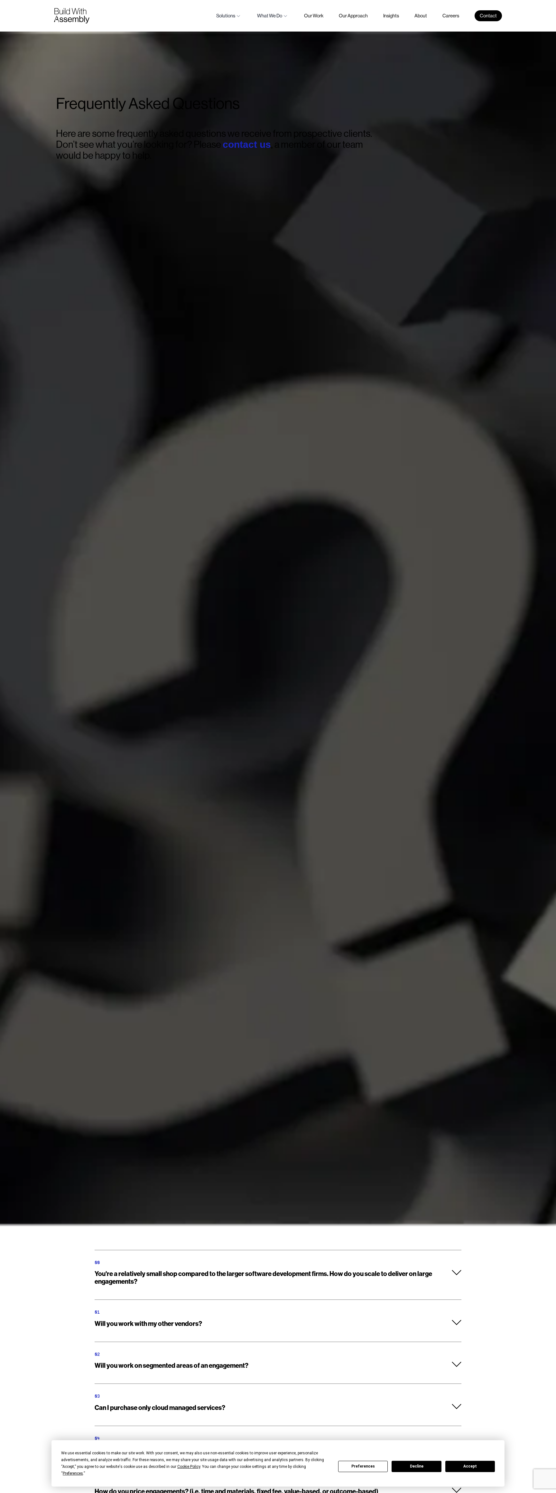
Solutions (225, 15)
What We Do (269, 15)
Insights (391, 15)
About (420, 15)
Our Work (313, 15)
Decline (416, 1466)
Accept (470, 1466)
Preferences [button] (73, 1473)
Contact (488, 15)
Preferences (363, 1466)
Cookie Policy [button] (188, 1466)
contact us (247, 144)
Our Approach (353, 15)
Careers (450, 15)
